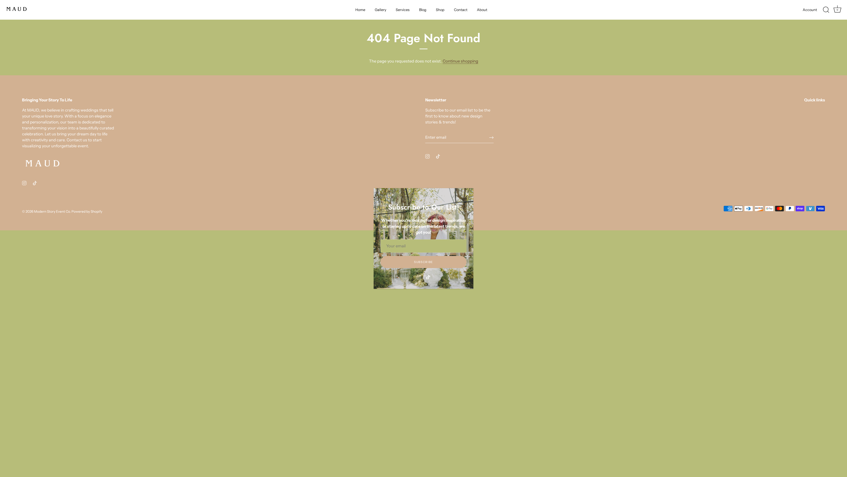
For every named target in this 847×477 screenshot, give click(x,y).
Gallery (380, 10)
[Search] (826, 10)
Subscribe (423, 262)
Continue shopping (460, 61)
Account (810, 10)
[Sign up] (491, 137)
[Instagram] (419, 276)
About (482, 10)
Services (403, 10)
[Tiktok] (428, 276)
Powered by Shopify (86, 211)
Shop (440, 10)
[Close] (467, 194)
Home (360, 10)
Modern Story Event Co (52, 211)
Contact (460, 10)
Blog (422, 10)
